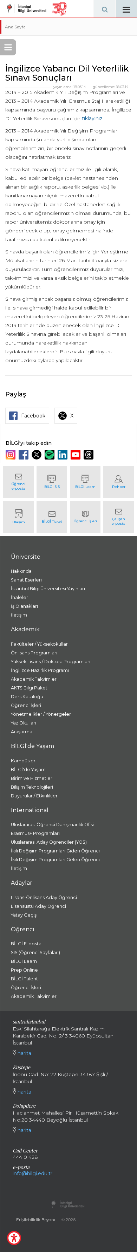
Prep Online (24, 970)
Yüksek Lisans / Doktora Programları (50, 661)
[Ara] (104, 9)
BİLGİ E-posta (26, 943)
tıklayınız (92, 118)
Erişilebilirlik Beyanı (35, 1219)
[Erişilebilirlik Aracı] (14, 1238)
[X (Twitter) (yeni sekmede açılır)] (37, 455)
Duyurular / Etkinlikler (34, 795)
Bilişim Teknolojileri (32, 787)
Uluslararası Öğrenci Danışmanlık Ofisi (52, 824)
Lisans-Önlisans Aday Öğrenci (44, 897)
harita (23, 1053)
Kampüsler (23, 760)
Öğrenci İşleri (26, 705)
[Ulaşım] (18, 517)
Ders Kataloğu (27, 696)
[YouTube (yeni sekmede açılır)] (76, 455)
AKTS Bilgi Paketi (29, 687)
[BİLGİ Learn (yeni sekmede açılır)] (85, 482)
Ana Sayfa (15, 26)
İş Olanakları (24, 606)
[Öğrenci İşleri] (85, 517)
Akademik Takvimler (34, 679)
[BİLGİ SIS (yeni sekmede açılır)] (52, 482)
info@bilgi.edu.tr (32, 1173)
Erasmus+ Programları (35, 833)
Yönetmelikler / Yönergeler (41, 714)
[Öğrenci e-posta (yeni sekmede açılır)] (18, 482)
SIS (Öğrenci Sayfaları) (35, 952)
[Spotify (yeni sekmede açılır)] (50, 455)
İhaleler (19, 597)
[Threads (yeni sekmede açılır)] (89, 455)
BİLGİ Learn (24, 961)
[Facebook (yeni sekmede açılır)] (24, 455)
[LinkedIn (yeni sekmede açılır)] (63, 455)
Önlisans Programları (34, 652)
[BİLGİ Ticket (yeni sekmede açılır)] (52, 517)
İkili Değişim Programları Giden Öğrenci (55, 850)
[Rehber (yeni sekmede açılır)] (118, 482)
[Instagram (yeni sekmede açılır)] (11, 455)
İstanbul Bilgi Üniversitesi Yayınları (48, 588)
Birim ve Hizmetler (31, 778)
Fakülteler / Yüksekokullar (39, 644)
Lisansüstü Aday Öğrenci (38, 906)
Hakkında (21, 571)
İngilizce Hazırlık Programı (40, 670)
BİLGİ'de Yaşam (28, 769)
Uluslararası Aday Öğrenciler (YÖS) (49, 842)
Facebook (33, 416)
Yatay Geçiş (24, 915)
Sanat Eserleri (26, 580)
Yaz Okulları (23, 723)
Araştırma (21, 731)
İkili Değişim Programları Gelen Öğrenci (55, 859)
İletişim (19, 615)
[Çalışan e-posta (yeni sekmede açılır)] (118, 517)
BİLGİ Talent (24, 978)
